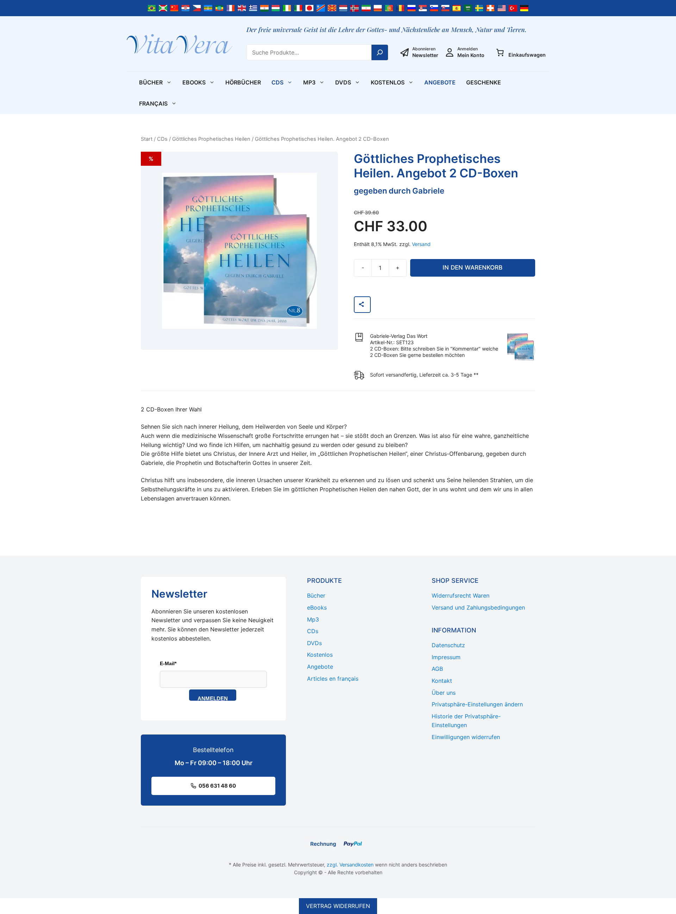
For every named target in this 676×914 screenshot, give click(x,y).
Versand (421, 244)
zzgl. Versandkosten (350, 865)
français (153, 103)
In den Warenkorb (472, 267)
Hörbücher (243, 82)
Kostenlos (388, 82)
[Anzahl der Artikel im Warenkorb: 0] (500, 52)
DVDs (343, 82)
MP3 (309, 82)
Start (146, 139)
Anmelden (213, 698)
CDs (277, 82)
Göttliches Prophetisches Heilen (211, 139)
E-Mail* (168, 663)
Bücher (151, 82)
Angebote (440, 82)
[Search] (379, 52)
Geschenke (483, 82)
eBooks (194, 82)
